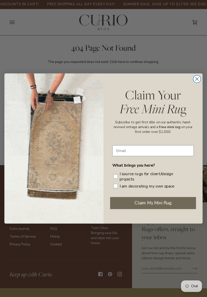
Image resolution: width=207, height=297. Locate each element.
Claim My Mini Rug (153, 203)
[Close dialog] (197, 79)
